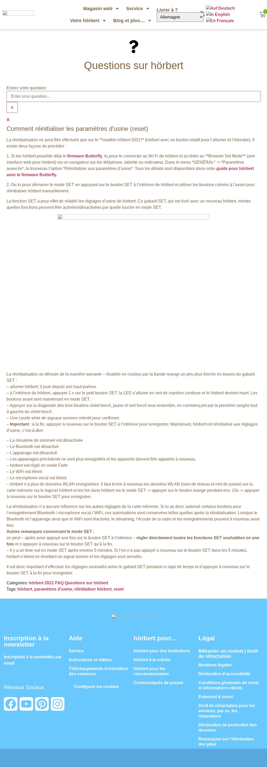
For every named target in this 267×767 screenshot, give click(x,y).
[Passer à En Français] (220, 21)
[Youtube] (26, 704)
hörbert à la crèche (152, 660)
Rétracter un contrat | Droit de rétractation (228, 653)
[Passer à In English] (218, 14)
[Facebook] (10, 704)
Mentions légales (215, 665)
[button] (133, 125)
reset (119, 589)
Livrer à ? (168, 10)
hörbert (24, 589)
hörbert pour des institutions (162, 651)
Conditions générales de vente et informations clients (228, 685)
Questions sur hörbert (86, 583)
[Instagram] (57, 704)
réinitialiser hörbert (93, 589)
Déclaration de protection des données (227, 727)
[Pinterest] (42, 704)
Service (134, 8)
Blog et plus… (129, 20)
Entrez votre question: (27, 88)
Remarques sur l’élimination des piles (226, 741)
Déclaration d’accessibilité (224, 674)
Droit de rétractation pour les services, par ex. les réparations (226, 710)
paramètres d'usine (53, 589)
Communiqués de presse (158, 682)
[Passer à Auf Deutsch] (221, 8)
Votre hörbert (84, 20)
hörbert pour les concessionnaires (151, 671)
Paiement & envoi (215, 697)
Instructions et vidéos (90, 660)
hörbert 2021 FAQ (46, 583)
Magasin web (97, 8)
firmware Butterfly (84, 156)
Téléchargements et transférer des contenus (98, 671)
